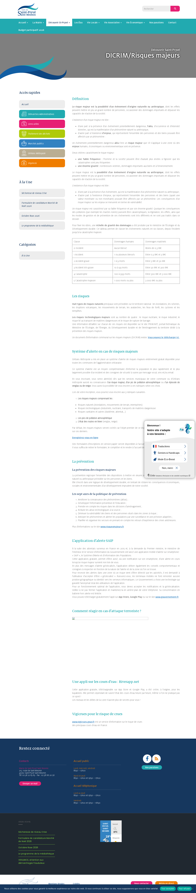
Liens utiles (33, 123)
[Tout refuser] (192, 888)
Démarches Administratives (41, 114)
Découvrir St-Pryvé (58, 22)
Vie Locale (92, 22)
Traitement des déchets (39, 133)
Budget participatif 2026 (31, 30)
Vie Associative (112, 22)
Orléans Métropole (36, 153)
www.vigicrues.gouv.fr (83, 721)
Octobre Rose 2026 (30, 215)
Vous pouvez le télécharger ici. (163, 337)
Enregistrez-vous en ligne (85, 437)
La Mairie (37, 22)
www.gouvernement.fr (167, 596)
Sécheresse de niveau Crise (34, 193)
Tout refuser (184, 888)
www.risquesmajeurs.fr (112, 526)
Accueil (23, 22)
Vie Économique (134, 22)
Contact (172, 22)
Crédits (76, 883)
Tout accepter (167, 888)
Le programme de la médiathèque (38, 225)
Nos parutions (156, 22)
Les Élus (78, 22)
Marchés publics (36, 143)
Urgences (32, 163)
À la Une (26, 255)
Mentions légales (56, 883)
